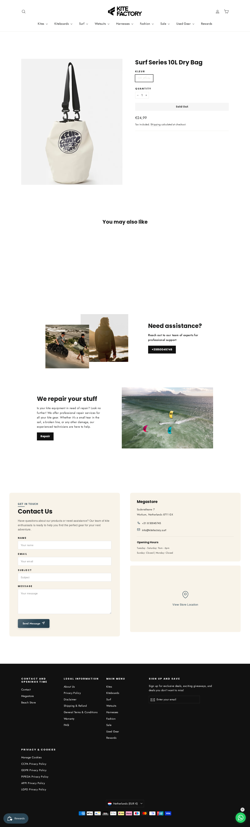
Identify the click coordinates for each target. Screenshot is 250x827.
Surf (82, 23)
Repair (45, 436)
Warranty (69, 719)
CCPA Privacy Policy (33, 764)
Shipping (156, 124)
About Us (69, 687)
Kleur (140, 71)
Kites (41, 23)
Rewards (206, 23)
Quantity (143, 88)
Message (25, 586)
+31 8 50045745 (151, 523)
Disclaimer (70, 699)
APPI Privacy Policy (33, 783)
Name (22, 538)
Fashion (145, 23)
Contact (26, 689)
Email (22, 554)
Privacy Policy (72, 693)
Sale (163, 23)
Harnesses (123, 23)
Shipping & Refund (75, 706)
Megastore (27, 696)
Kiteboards (62, 23)
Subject (25, 570)
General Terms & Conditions (80, 712)
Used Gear (183, 23)
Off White (144, 78)
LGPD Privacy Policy (33, 789)
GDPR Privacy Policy (33, 770)
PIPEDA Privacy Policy (34, 777)
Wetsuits (101, 23)
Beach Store (28, 702)
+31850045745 (162, 349)
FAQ (66, 725)
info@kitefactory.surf (154, 530)
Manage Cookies (31, 757)
